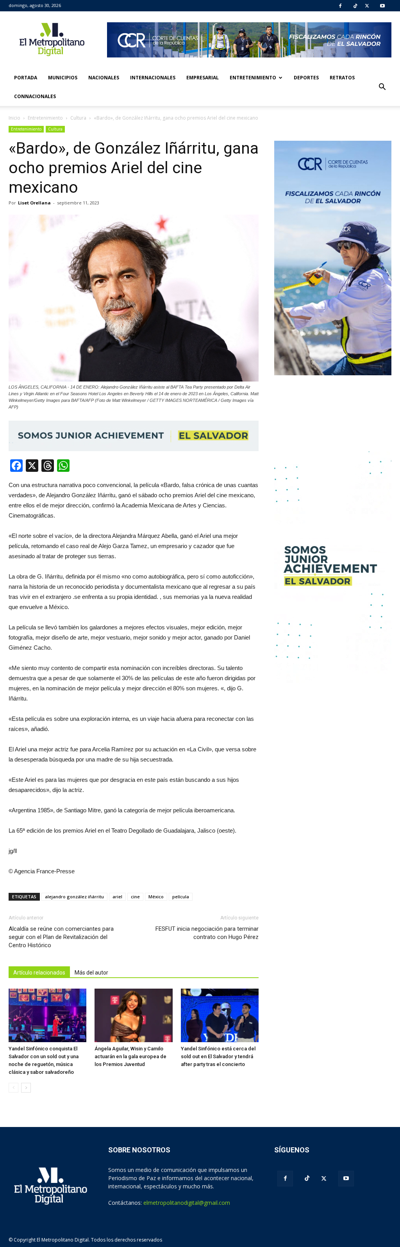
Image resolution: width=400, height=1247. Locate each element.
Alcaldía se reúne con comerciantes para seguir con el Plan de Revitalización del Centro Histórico (61, 937)
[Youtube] (382, 5)
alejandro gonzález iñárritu (74, 896)
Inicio (14, 118)
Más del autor (91, 972)
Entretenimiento (253, 77)
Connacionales (35, 96)
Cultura (55, 129)
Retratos (342, 77)
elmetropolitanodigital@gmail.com (186, 1202)
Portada (25, 77)
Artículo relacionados (39, 972)
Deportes (306, 77)
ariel (117, 896)
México (156, 896)
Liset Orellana (34, 203)
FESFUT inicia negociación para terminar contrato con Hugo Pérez (207, 933)
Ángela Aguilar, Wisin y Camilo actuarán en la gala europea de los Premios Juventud (130, 1056)
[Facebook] (340, 5)
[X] (367, 6)
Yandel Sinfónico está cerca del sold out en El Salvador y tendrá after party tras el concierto (218, 1056)
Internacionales (152, 77)
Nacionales (103, 77)
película (180, 896)
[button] (382, 87)
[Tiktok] (355, 5)
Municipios (62, 77)
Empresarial (202, 77)
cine (135, 896)
